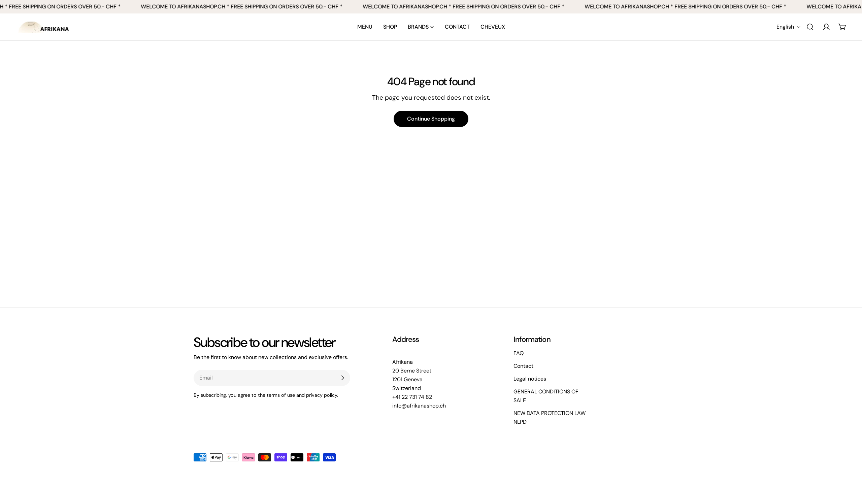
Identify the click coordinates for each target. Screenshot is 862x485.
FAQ (518, 353)
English (785, 26)
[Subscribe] (342, 378)
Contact (523, 365)
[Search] (810, 27)
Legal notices (529, 378)
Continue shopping (431, 118)
